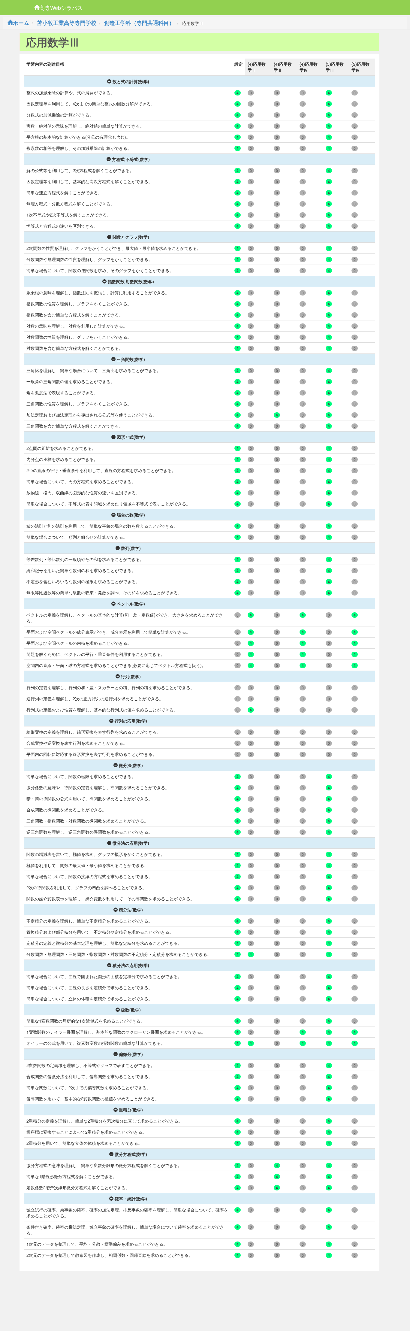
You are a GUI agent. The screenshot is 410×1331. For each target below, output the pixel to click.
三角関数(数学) (131, 359)
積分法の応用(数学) (131, 965)
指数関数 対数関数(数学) (131, 281)
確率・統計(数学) (131, 1199)
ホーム (21, 23)
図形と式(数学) (131, 437)
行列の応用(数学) (131, 721)
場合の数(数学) (131, 515)
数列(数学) (131, 548)
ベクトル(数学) (131, 604)
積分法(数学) (131, 910)
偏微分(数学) (131, 1054)
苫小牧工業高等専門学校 (66, 23)
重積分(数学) (131, 1110)
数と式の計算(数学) (131, 81)
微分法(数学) (131, 765)
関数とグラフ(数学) (131, 237)
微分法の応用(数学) (131, 843)
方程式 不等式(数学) (131, 159)
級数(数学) (131, 1010)
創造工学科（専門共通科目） (139, 23)
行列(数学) (131, 676)
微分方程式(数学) (131, 1154)
